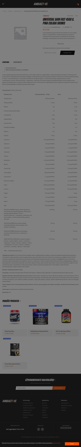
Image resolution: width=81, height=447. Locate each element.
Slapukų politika (56, 443)
